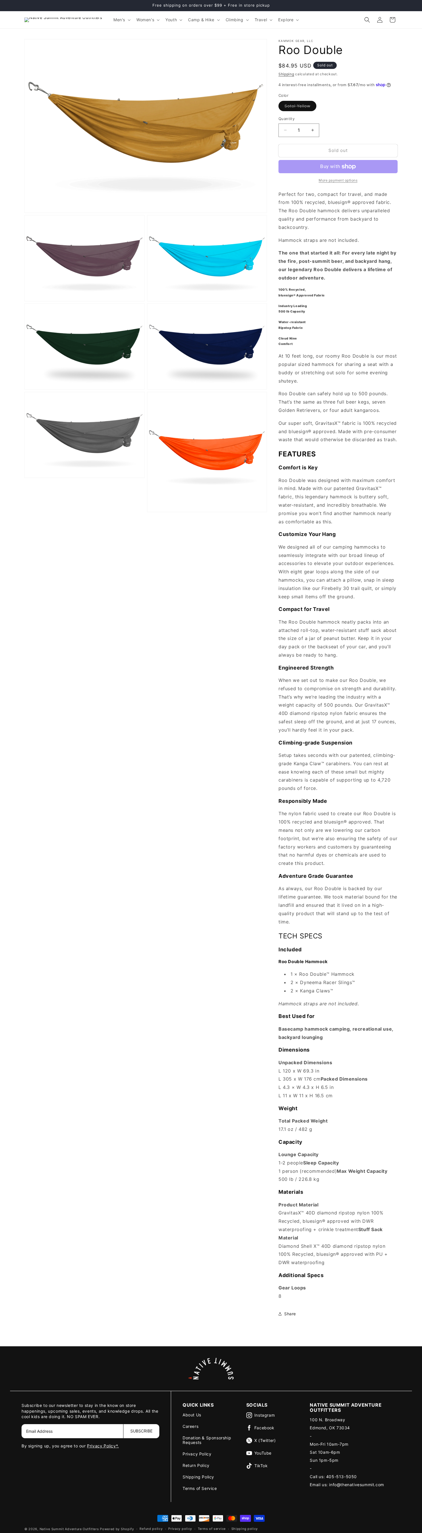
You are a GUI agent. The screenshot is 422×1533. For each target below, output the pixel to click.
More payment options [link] (338, 180)
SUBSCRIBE (141, 1430)
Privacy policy (180, 1529)
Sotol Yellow (300, 107)
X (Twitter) (265, 1440)
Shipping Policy (198, 1476)
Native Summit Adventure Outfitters (69, 1529)
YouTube (263, 1453)
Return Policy (196, 1465)
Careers (190, 1426)
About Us (192, 1414)
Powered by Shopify (117, 1529)
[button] (121, 20)
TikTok (261, 1465)
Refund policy (151, 1529)
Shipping (286, 74)
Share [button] (290, 1313)
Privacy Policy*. (103, 1445)
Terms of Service (200, 1488)
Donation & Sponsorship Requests (207, 1440)
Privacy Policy (197, 1453)
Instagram (264, 1415)
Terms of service (212, 1529)
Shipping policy (244, 1529)
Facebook (264, 1427)
